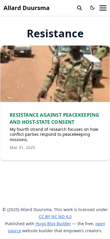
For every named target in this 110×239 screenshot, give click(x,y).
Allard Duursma (27, 8)
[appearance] (92, 7)
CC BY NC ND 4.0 (55, 216)
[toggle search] (79, 8)
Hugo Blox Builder (53, 223)
